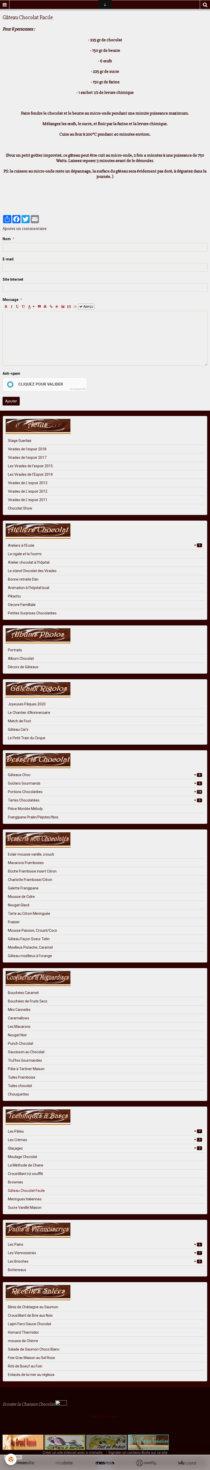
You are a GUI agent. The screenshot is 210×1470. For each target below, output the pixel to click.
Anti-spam (11, 373)
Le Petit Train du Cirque (26, 738)
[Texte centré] (45, 306)
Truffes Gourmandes (25, 1060)
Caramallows (18, 1018)
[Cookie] (11, 1459)
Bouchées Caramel (23, 993)
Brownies (15, 1182)
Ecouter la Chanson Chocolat (29, 1404)
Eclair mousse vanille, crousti (31, 854)
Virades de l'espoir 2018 (27, 449)
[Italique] (11, 306)
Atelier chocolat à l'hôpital (28, 562)
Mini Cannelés (19, 1010)
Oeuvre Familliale (22, 605)
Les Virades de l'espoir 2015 (30, 466)
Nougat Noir (17, 1035)
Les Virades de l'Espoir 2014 (30, 474)
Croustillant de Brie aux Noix (30, 1315)
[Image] (63, 306)
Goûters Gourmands (104, 783)
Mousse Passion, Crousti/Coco (32, 930)
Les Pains (104, 1244)
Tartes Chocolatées (104, 800)
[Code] (75, 306)
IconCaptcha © (77, 389)
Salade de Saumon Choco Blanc (33, 1349)
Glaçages (104, 1148)
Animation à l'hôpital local (28, 588)
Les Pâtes (104, 1131)
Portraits (15, 650)
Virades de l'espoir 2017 (27, 457)
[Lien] (51, 306)
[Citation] (39, 306)
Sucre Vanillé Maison (24, 1207)
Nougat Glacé (18, 905)
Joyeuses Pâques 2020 (27, 704)
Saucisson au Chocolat (26, 1052)
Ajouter (11, 401)
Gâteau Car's (18, 729)
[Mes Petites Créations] (148, 1442)
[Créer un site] (23, 1463)
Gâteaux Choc (104, 775)
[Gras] (6, 306)
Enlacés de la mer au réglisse (31, 1375)
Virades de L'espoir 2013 (27, 483)
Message (10, 300)
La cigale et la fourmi (24, 554)
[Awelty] (146, 1463)
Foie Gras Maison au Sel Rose (31, 1358)
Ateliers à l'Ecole (104, 545)
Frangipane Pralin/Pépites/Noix (33, 817)
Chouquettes (18, 1094)
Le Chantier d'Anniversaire (29, 713)
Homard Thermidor (23, 1332)
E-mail (8, 259)
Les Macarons (19, 1027)
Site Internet (13, 279)
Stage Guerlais (20, 441)
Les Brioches (104, 1261)
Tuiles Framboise (21, 1077)
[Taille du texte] (23, 306)
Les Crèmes (104, 1140)
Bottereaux (17, 1270)
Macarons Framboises (26, 863)
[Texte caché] (57, 306)
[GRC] (23, 1442)
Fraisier (14, 922)
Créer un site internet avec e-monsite (72, 1453)
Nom (7, 239)
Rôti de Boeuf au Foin (25, 1366)
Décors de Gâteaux (23, 667)
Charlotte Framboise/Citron (30, 880)
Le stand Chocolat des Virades (32, 571)
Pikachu (14, 596)
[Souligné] (17, 306)
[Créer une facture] (186, 1463)
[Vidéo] (69, 306)
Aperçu (87, 306)
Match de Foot (19, 721)
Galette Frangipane (23, 888)
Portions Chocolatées (104, 792)
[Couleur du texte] (31, 306)
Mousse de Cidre (21, 897)
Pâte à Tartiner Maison (26, 1069)
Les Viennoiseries (104, 1253)
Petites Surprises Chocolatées (32, 613)
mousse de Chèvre (23, 1341)
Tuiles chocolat (20, 1086)
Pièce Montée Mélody (25, 809)
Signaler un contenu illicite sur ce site (137, 1453)
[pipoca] (5, 1427)
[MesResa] (105, 1463)
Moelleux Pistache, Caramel (30, 947)
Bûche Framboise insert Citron (32, 871)
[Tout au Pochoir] (106, 1442)
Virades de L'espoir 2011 (27, 500)
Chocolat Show (20, 508)
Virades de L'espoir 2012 (27, 491)
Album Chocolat (21, 658)
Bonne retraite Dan (23, 579)
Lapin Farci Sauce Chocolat (29, 1324)
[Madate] (64, 1463)
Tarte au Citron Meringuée (29, 913)
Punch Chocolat (20, 1043)
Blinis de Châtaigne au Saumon (33, 1307)
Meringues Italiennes (24, 1199)
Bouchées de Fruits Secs (27, 1001)
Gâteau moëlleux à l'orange (30, 956)
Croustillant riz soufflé (25, 1174)
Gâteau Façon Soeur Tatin (29, 939)
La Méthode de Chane (25, 1165)
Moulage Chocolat (22, 1157)
